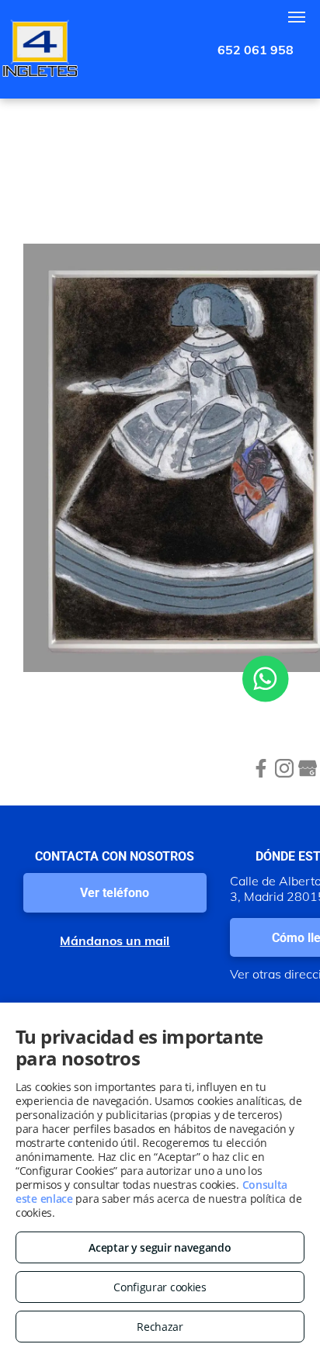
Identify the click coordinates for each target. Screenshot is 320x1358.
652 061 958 (255, 49)
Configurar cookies (160, 1287)
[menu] (296, 17)
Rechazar (160, 1326)
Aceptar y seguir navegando (160, 1247)
